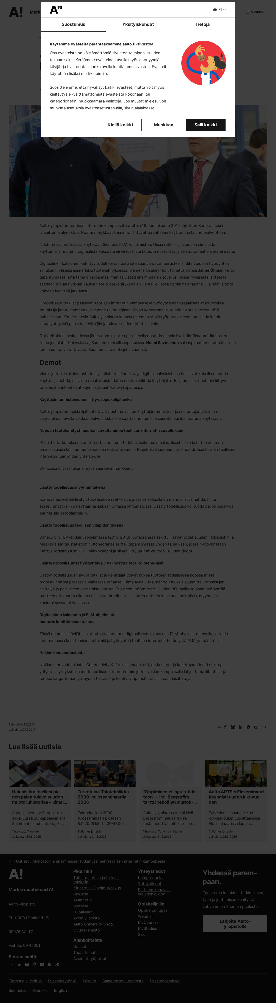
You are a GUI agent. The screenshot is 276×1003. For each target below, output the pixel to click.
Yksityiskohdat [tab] (138, 24)
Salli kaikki (205, 124)
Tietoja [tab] (202, 24)
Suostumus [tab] (73, 24)
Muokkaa (163, 124)
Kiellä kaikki (120, 124)
